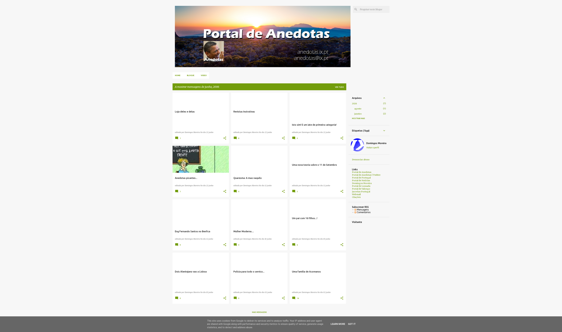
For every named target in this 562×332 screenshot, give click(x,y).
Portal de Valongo (361, 188)
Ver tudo (339, 87)
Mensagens (362, 209)
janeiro (358, 113)
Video (204, 75)
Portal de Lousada (361, 186)
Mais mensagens (259, 312)
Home (177, 75)
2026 (354, 103)
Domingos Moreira (376, 143)
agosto (357, 108)
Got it (352, 324)
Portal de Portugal (361, 177)
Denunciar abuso (361, 159)
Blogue (190, 75)
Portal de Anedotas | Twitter (366, 175)
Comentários (363, 212)
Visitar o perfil (372, 147)
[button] (225, 138)
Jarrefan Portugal (361, 191)
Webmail (356, 194)
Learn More (338, 324)
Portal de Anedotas (361, 172)
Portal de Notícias (361, 180)
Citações (356, 197)
